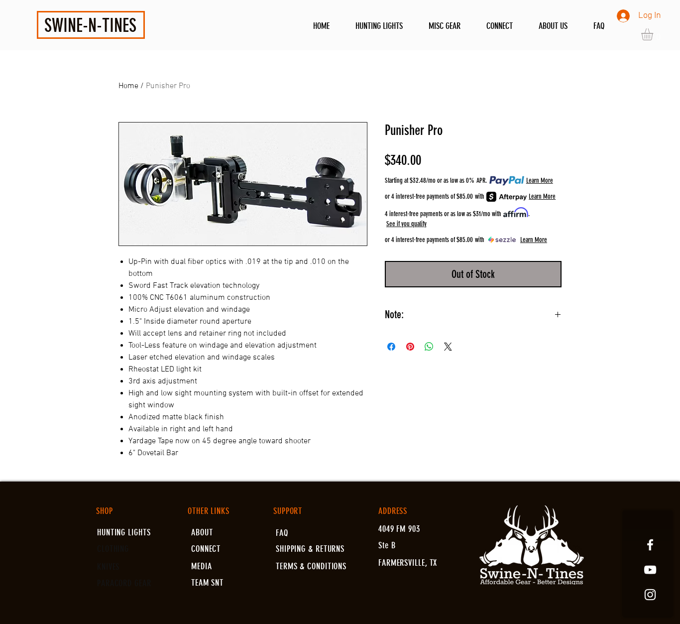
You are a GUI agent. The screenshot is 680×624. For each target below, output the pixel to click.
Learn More (539, 180)
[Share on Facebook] (391, 347)
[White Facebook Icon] (650, 544)
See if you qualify (406, 224)
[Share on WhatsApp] (429, 347)
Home (128, 86)
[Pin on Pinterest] (410, 347)
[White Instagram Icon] (650, 594)
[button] (654, 34)
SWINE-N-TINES (90, 25)
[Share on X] (448, 347)
